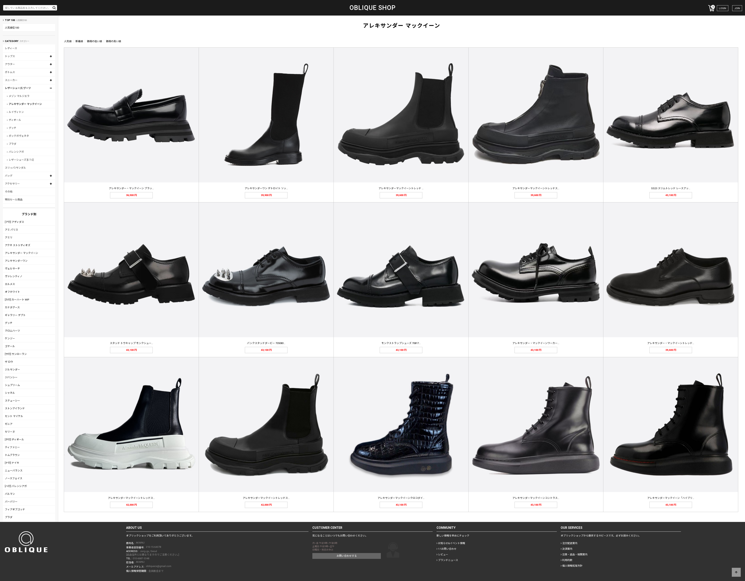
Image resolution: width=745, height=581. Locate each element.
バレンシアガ (16, 151)
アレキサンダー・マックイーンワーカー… (535, 343)
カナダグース (12, 307)
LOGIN (722, 8)
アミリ (8, 237)
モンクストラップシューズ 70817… (401, 343)
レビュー (442, 554)
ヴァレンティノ (13, 276)
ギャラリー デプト (15, 315)
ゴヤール (10, 346)
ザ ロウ (9, 361)
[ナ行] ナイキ (12, 462)
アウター (10, 64)
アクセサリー (12, 183)
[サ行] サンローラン (16, 354)
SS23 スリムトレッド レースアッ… (670, 188)
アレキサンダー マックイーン (25, 104)
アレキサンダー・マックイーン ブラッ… (131, 188)
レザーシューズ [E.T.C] (21, 159)
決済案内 (567, 548)
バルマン (10, 493)
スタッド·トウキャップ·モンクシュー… (131, 343)
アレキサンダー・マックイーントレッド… (670, 343)
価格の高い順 (113, 41)
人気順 (68, 41)
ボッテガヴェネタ (19, 135)
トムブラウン (12, 455)
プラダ (12, 143)
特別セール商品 (14, 199)
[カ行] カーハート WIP (17, 299)
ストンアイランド (15, 408)
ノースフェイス (13, 478)
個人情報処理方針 (572, 565)
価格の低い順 (94, 41)
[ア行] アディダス (14, 221)
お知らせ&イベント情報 (451, 543)
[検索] (54, 8)
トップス (10, 56)
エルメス (10, 284)
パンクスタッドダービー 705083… (266, 343)
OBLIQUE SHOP (372, 8)
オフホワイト (12, 291)
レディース (11, 48)
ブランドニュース (447, 560)
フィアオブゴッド (15, 509)
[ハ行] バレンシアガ (16, 486)
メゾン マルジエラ (19, 96)
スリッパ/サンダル (15, 167)
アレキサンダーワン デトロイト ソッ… (266, 188)
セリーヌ (10, 431)
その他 (8, 191)
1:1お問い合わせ (447, 548)
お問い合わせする (347, 555)
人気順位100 (12, 27)
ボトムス (10, 72)
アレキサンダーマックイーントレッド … (401, 188)
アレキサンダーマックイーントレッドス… (535, 188)
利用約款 (567, 560)
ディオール (15, 119)
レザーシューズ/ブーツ (18, 88)
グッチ (12, 127)
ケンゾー (10, 338)
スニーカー (11, 80)
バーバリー (11, 501)
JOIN (737, 8)
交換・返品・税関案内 (574, 554)
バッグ (8, 175)
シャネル (10, 392)
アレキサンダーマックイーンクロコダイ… (401, 498)
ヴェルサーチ (12, 268)
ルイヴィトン (16, 112)
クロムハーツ (12, 330)
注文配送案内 (569, 543)
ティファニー (12, 447)
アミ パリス (11, 229)
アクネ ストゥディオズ (17, 245)
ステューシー (12, 400)
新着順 (79, 41)
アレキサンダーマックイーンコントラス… (535, 498)
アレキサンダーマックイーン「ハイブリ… (670, 498)
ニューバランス (14, 470)
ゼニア (8, 423)
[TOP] (736, 572)
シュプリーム (12, 385)
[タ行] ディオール (14, 439)
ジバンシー (11, 377)
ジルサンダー (12, 369)
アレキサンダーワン (16, 260)
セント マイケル (14, 416)
